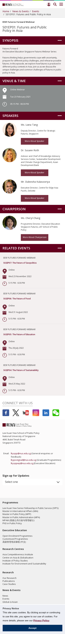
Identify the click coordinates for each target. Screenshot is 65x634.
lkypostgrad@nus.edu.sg (23, 459)
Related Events (16, 248)
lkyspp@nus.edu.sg (21, 453)
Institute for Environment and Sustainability (24, 563)
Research (8, 572)
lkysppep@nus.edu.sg (22, 463)
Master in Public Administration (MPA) (21, 517)
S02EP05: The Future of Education (19, 334)
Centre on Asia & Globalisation (17, 557)
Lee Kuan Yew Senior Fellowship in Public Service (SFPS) (30, 508)
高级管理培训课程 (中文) (14, 541)
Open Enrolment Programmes (17, 535)
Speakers (10, 115)
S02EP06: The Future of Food (17, 298)
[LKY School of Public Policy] (13, 5)
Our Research (9, 577)
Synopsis (10, 40)
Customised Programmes (15, 538)
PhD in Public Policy (12, 523)
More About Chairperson (34, 237)
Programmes (10, 502)
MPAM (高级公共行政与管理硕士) (18, 520)
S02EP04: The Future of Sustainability (20, 370)
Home (5, 11)
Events (35, 11)
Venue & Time (14, 81)
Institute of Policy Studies (15, 560)
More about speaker (34, 141)
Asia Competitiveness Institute (17, 554)
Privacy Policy (41, 620)
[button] (32, 482)
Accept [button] (32, 628)
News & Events (20, 11)
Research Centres (13, 549)
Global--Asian (10, 601)
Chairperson (14, 209)
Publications (8, 580)
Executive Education (14, 530)
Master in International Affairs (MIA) (20, 511)
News (5, 595)
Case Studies (9, 584)
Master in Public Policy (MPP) (16, 514)
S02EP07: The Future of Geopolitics (20, 262)
